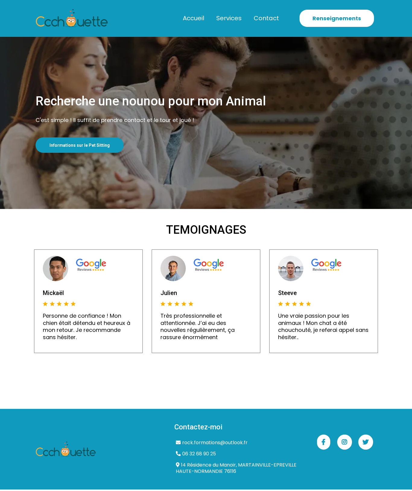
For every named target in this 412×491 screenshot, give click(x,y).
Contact (266, 18)
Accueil (193, 18)
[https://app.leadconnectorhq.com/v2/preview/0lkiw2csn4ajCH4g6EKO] (72, 18)
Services (229, 18)
